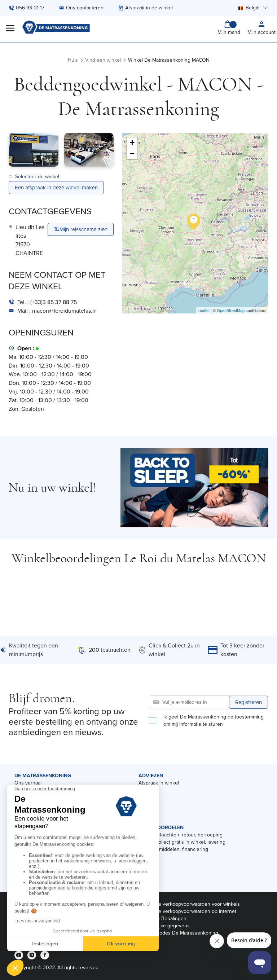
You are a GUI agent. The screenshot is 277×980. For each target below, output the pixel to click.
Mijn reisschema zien (83, 229)
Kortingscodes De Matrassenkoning (178, 933)
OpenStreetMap (231, 310)
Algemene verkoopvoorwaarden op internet (187, 911)
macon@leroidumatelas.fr (64, 311)
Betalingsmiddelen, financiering (173, 849)
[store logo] (56, 28)
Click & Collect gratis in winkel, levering (181, 842)
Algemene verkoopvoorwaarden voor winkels (189, 904)
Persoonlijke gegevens (164, 926)
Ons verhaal (27, 783)
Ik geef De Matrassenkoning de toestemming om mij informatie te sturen (213, 720)
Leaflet (204, 310)
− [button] (132, 153)
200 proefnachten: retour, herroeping (180, 835)
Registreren (248, 702)
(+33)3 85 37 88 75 (53, 302)
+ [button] (132, 142)
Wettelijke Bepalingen (162, 918)
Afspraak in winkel (158, 783)
